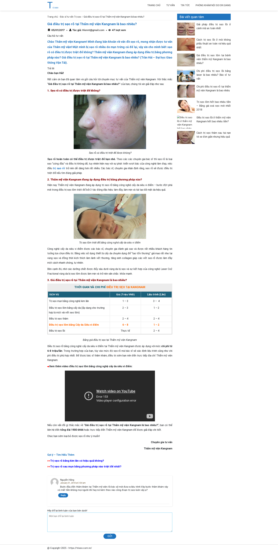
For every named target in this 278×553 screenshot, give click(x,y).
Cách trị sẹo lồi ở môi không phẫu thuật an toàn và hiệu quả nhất (213, 43)
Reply (63, 495)
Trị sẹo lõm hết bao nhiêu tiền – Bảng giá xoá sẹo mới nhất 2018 (213, 105)
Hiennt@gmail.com (93, 30)
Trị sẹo (52, 7)
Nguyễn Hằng (67, 479)
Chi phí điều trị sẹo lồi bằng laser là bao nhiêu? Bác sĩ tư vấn (213, 74)
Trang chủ (153, 5)
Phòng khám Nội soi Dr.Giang (213, 5)
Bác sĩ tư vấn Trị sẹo (70, 16)
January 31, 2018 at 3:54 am (73, 483)
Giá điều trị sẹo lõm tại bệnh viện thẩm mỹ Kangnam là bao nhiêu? (213, 59)
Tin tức (185, 5)
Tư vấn (170, 5)
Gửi (109, 536)
